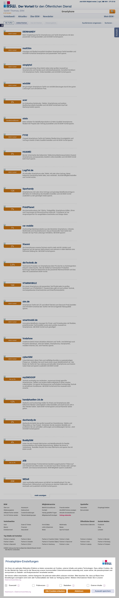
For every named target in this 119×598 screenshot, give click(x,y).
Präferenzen (40, 585)
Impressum (9, 592)
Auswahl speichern (103, 591)
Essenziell (12, 585)
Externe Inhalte (96, 585)
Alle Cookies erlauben (55, 591)
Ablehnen (79, 591)
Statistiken (67, 585)
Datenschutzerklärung (13, 580)
